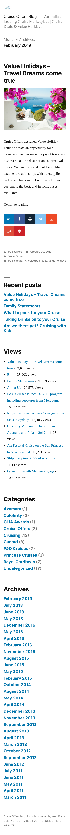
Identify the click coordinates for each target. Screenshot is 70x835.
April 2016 (14, 638)
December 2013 (19, 711)
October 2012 (17, 750)
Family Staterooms (22, 305)
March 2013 (15, 744)
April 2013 (14, 737)
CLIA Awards (16, 522)
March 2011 (15, 797)
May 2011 (13, 784)
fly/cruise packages (35, 260)
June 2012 (14, 764)
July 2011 (13, 770)
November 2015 (19, 651)
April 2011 (13, 790)
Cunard (11, 541)
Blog (10, 374)
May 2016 (13, 631)
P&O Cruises (16, 548)
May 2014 (13, 698)
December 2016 (19, 625)
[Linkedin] (9, 219)
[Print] (30, 219)
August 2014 (16, 691)
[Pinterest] (19, 231)
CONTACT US (12, 820)
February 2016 (18, 645)
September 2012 (20, 757)
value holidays (57, 260)
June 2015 (14, 664)
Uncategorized (18, 568)
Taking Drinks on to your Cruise (34, 319)
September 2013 (20, 724)
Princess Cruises (20, 555)
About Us (14, 387)
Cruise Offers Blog (20, 16)
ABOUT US (30, 820)
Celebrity (13, 515)
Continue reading (19, 204)
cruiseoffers (14, 251)
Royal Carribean (19, 561)
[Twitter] (40, 219)
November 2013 (19, 717)
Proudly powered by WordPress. (46, 816)
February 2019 (18, 598)
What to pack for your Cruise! (33, 312)
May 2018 (13, 618)
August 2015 (16, 658)
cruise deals (14, 260)
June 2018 (14, 611)
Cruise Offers (15, 256)
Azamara (12, 508)
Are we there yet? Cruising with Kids (35, 328)
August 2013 (16, 731)
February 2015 (18, 678)
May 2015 (13, 671)
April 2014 (14, 704)
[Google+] (9, 231)
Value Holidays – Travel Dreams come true (33, 73)
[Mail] (51, 219)
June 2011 (13, 777)
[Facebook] (19, 219)
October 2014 (17, 684)
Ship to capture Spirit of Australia (31, 458)
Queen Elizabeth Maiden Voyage (30, 471)
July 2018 (13, 605)
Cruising (12, 535)
